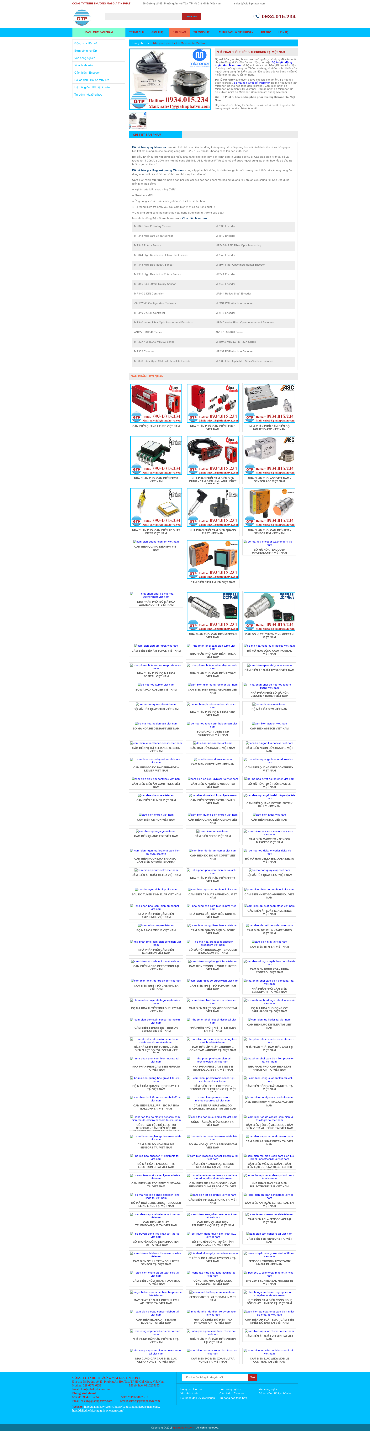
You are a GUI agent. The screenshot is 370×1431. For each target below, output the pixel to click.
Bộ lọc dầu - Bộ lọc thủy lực (91, 80)
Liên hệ (283, 32)
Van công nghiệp (84, 58)
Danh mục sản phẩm (99, 32)
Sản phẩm (179, 32)
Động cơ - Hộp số (85, 43)
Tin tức (266, 32)
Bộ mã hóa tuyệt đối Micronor (252, 82)
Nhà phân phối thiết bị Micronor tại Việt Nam (180, 43)
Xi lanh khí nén (83, 65)
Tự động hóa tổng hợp (88, 94)
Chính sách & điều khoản (236, 32)
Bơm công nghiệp (85, 50)
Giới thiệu (158, 32)
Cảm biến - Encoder (87, 72)
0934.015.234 (279, 16)
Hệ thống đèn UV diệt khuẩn (92, 87)
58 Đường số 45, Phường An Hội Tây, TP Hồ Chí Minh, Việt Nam (182, 3)
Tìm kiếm (192, 16)
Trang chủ (136, 32)
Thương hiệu (202, 32)
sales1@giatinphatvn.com (250, 3)
